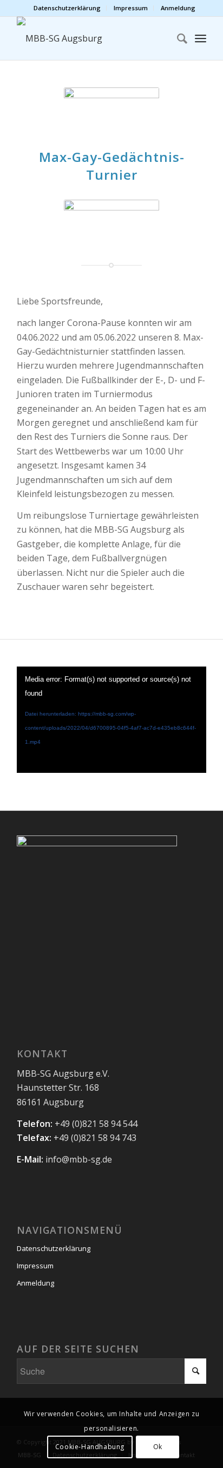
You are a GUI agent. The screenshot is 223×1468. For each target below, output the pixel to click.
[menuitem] (67, 8)
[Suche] (176, 38)
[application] (111, 720)
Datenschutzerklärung (67, 8)
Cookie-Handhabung (89, 1446)
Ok (157, 1446)
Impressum (131, 8)
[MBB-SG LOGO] (92, 38)
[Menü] (200, 38)
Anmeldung (178, 8)
